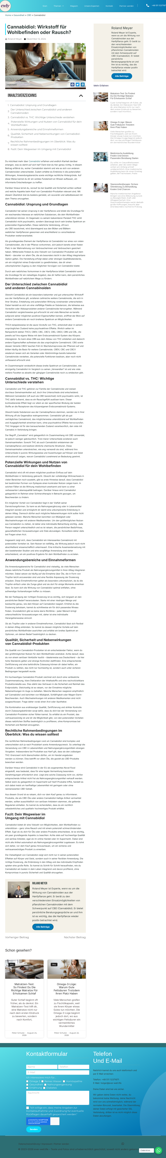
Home (8, 15)
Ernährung (35, 1087)
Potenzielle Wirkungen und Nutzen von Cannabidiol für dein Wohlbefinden (46, 123)
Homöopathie (74, 1081)
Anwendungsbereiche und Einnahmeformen (37, 129)
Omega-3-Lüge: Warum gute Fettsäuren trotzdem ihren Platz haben (67, 989)
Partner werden (126, 6)
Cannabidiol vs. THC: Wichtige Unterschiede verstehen (42, 117)
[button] (72, 84)
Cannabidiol (34, 161)
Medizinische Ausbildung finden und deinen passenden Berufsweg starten (124, 155)
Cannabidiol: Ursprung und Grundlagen (33, 105)
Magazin (74, 6)
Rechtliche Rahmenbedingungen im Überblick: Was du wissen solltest (43, 143)
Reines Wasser (53, 1081)
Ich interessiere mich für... (41, 1077)
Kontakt (109, 6)
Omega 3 (34, 1081)
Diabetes (51, 1087)
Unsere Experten (91, 6)
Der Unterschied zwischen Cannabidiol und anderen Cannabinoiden (41, 111)
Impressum (47, 1144)
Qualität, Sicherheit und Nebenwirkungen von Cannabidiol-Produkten (45, 136)
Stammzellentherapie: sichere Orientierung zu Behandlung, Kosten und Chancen (124, 186)
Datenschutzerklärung (29, 1144)
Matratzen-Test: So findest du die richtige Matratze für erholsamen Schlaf (24, 989)
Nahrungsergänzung (59, 1084)
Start (45, 6)
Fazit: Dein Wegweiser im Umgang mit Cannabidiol (41, 149)
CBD (29, 15)
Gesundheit (18, 15)
